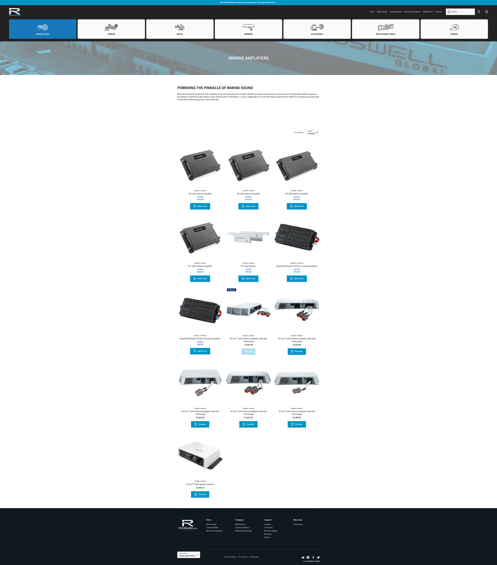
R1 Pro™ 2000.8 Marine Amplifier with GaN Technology (248, 340)
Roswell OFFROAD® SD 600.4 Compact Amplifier (200, 338)
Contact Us (268, 527)
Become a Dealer (270, 531)
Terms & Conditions (230, 557)
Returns (267, 537)
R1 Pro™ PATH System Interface (200, 484)
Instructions (298, 524)
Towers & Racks (212, 527)
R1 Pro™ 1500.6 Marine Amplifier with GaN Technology (296, 340)
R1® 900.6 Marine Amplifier (296, 193)
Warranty (267, 534)
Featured (311, 133)
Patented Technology (243, 531)
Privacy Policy (242, 557)
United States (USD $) (187, 556)
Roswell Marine (314, 561)
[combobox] (460, 12)
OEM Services (240, 524)
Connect (267, 524)
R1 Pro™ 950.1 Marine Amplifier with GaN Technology (297, 413)
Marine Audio (211, 524)
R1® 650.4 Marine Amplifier (248, 193)
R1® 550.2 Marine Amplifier (200, 193)
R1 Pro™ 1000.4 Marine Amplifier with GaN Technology (200, 413)
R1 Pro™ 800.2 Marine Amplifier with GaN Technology (248, 413)
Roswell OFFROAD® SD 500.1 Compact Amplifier (296, 266)
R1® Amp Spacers (248, 266)
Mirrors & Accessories (214, 531)
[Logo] (15, 12)
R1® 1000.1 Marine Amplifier (200, 266)
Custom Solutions (242, 527)
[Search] (448, 12)
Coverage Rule (254, 557)
